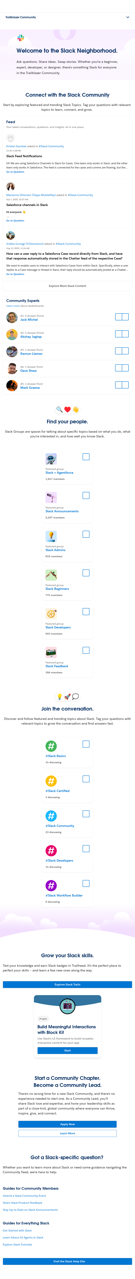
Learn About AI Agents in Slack (23, 1237)
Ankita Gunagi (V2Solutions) (25, 244)
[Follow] (118, 317)
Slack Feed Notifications (24, 156)
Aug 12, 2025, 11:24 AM (18, 248)
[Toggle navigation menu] (128, 17)
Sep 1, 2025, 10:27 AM (17, 199)
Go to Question (15, 171)
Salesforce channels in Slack (27, 205)
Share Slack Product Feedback (22, 1203)
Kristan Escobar (16, 146)
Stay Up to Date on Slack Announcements (30, 1210)
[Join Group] (86, 457)
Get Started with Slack (17, 1230)
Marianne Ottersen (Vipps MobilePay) (31, 195)
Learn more (13, 305)
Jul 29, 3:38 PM (13, 150)
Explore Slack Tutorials (17, 1244)
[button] (67, 286)
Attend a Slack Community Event (24, 1196)
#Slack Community (51, 146)
